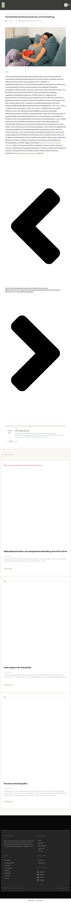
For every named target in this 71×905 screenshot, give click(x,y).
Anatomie (7, 875)
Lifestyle (7, 878)
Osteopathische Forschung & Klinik (31, 21)
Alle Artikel (7, 860)
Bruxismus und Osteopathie (15, 783)
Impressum (41, 860)
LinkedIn (42, 874)
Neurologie (7, 865)
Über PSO (40, 843)
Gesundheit (7, 873)
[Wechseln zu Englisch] (40, 900)
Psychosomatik (8, 868)
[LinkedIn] (11, 441)
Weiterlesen (8, 568)
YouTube (42, 877)
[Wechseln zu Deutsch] (31, 900)
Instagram (42, 872)
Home (39, 840)
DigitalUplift (64, 888)
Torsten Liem (41, 848)
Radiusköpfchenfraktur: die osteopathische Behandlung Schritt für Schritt (35, 551)
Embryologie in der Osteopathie (17, 667)
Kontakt (40, 850)
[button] (65, 5)
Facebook (42, 880)
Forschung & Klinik (9, 863)
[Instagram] (8, 441)
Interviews (7, 870)
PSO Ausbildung (42, 845)
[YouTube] (13, 441)
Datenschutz (41, 863)
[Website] (16, 441)
